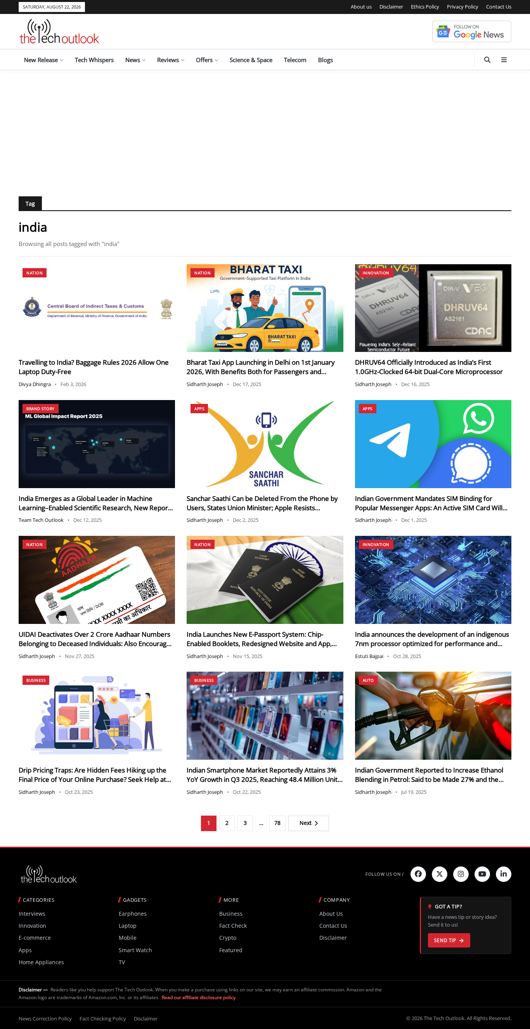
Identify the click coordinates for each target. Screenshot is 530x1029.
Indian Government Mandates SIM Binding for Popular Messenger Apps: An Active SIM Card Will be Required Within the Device (428, 507)
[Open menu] (504, 59)
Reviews (168, 60)
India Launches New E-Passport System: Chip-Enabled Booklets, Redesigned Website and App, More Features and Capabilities (259, 643)
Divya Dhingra (35, 384)
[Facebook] (418, 874)
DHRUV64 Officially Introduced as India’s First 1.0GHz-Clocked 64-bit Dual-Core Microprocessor (429, 367)
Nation (34, 272)
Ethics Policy (425, 6)
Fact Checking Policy (103, 1018)
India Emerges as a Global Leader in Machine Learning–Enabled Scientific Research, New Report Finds (94, 507)
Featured (230, 950)
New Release (41, 60)
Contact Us (498, 6)
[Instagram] (461, 874)
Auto (368, 680)
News (132, 60)
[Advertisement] (265, 128)
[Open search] (487, 59)
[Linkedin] (503, 874)
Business (35, 680)
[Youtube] (482, 874)
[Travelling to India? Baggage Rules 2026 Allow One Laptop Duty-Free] (97, 308)
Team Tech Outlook (41, 519)
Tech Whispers (94, 60)
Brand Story (40, 408)
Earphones (133, 913)
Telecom (295, 60)
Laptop (128, 925)
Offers (204, 60)
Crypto (227, 937)
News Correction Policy (45, 1018)
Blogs (325, 60)
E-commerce (35, 937)
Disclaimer (391, 6)
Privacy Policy (462, 6)
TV (122, 962)
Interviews (32, 913)
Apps (199, 408)
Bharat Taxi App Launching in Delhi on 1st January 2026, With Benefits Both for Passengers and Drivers (261, 371)
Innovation (376, 272)
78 (277, 822)
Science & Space (251, 60)
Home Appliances (41, 962)
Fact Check (233, 925)
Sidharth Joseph (205, 384)
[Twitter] (439, 874)
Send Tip (445, 940)
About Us (331, 913)
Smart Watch (135, 950)
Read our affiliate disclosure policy (199, 997)
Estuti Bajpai (369, 656)
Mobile (128, 937)
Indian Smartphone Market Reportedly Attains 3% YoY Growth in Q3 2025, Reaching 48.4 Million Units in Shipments (264, 779)
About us (361, 6)
